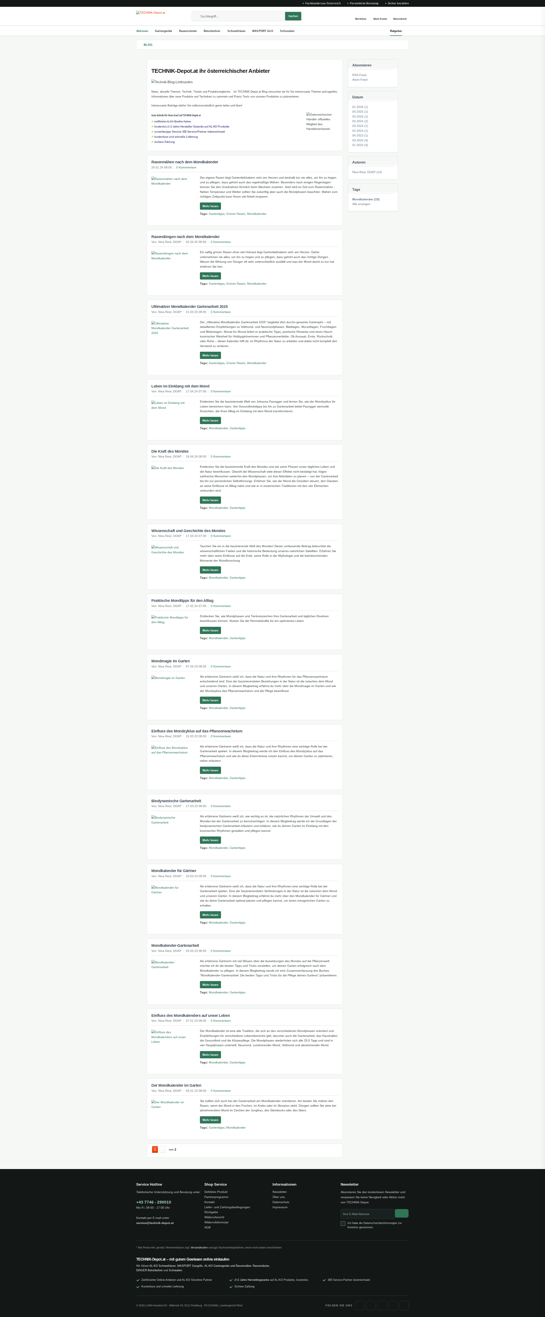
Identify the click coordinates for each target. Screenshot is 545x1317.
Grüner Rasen (235, 213)
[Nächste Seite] (162, 1149)
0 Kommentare (186, 167)
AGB (207, 1227)
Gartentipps (217, 213)
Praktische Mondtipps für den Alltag (182, 600)
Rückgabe (211, 1212)
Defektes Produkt (216, 1192)
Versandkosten (199, 1247)
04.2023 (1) (360, 135)
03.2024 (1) (360, 126)
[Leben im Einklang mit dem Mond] (170, 405)
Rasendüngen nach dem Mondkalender (185, 237)
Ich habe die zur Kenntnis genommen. (374, 1225)
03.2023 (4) (360, 140)
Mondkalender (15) (366, 199)
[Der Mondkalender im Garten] (170, 1104)
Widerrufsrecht (214, 1217)
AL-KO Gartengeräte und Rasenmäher (227, 1265)
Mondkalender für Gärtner (173, 871)
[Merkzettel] (361, 16)
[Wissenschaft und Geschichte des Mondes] (170, 550)
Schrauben (175, 1270)
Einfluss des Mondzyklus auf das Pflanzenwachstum (196, 731)
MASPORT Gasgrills (190, 1265)
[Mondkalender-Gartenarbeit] (170, 965)
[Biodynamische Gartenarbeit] (170, 820)
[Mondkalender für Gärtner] (170, 890)
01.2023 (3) (360, 145)
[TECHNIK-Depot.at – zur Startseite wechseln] (156, 16)
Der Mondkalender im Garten (176, 1085)
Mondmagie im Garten (170, 661)
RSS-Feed (359, 75)
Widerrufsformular (216, 1222)
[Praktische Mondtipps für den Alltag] (170, 620)
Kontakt (209, 1202)
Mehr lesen (210, 206)
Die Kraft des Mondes (170, 451)
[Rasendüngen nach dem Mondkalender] (170, 256)
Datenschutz (280, 1202)
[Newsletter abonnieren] (402, 1213)
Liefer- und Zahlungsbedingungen (227, 1207)
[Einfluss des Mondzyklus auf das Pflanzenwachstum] (170, 750)
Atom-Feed (359, 79)
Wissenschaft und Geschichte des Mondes (188, 531)
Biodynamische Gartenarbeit (176, 801)
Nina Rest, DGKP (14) (367, 172)
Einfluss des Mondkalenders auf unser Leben (190, 1015)
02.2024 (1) (360, 130)
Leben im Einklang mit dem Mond (180, 386)
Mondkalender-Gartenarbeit (175, 945)
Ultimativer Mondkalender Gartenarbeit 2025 (189, 306)
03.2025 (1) (360, 116)
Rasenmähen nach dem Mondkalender (184, 162)
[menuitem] (247, 16)
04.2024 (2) (360, 121)
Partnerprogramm (216, 1197)
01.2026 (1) (360, 107)
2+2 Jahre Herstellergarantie (251, 1279)
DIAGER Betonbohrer (149, 1270)
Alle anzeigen (361, 204)
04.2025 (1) (360, 111)
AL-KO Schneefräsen (162, 1265)
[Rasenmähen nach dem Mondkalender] (170, 181)
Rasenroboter (261, 1265)
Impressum (280, 1207)
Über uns (278, 1197)
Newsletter (279, 1192)
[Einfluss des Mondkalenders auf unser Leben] (170, 1037)
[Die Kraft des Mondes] (170, 468)
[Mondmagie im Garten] (170, 678)
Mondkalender (257, 213)
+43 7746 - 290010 (153, 1202)
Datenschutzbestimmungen (380, 1223)
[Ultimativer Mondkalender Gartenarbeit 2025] (170, 328)
